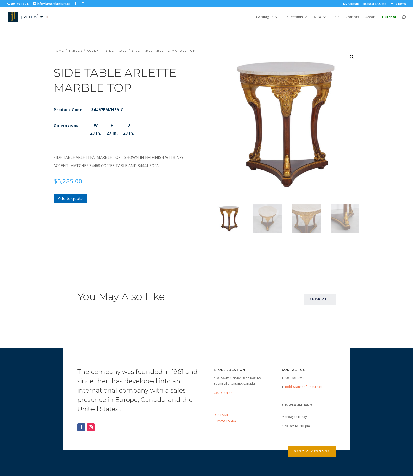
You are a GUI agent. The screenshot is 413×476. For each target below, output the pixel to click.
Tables (75, 50)
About (370, 17)
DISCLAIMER (222, 414)
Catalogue (264, 17)
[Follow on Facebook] (81, 427)
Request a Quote (374, 4)
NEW (317, 17)
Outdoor (389, 17)
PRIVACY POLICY (225, 420)
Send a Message (312, 451)
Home (59, 50)
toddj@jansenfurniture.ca (303, 386)
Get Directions (224, 392)
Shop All (320, 299)
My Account (351, 4)
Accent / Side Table (107, 50)
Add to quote (70, 198)
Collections (293, 17)
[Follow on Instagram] (91, 427)
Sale (335, 17)
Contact (352, 17)
